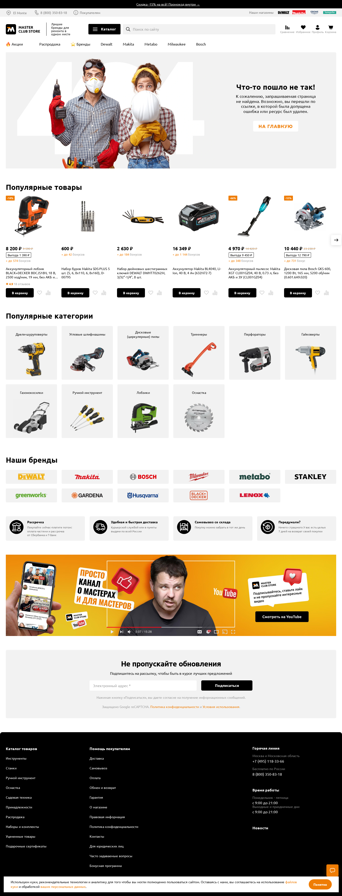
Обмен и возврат (103, 787)
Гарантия (96, 797)
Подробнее (171, 595)
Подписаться (227, 685)
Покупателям (90, 12)
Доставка (97, 758)
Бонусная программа (106, 865)
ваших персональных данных (63, 886)
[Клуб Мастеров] (24, 29)
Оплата (95, 778)
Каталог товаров (21, 748)
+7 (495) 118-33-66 (268, 761)
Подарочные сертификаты (26, 846)
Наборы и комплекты (22, 826)
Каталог (108, 28)
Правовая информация (107, 817)
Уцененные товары (20, 836)
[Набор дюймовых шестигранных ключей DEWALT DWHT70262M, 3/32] (143, 216)
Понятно (320, 884)
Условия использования (221, 707)
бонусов (24, 261)
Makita (128, 44)
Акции (17, 44)
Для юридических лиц (107, 846)
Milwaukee (177, 44)
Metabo (150, 44)
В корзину (20, 293)
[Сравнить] (48, 293)
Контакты (97, 836)
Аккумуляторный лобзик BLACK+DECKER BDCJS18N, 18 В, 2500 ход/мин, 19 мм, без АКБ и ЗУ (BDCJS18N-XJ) (31, 273)
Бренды (83, 44)
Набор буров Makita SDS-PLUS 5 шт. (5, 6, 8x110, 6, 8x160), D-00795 (85, 273)
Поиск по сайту (146, 29)
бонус (301, 261)
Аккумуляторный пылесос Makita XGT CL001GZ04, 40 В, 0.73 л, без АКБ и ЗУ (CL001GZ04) (254, 273)
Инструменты (16, 758)
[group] (31, 353)
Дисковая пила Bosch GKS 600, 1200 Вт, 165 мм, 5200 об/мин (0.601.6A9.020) (307, 273)
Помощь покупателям (110, 748)
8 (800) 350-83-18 (53, 12)
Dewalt (106, 44)
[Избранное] (39, 293)
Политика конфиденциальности (174, 707)
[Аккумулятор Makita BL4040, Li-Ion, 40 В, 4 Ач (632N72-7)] (199, 216)
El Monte (20, 13)
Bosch (201, 44)
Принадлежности (19, 807)
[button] (336, 240)
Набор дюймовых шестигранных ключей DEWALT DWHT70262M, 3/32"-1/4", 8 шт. (142, 273)
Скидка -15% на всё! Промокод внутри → (155, 4)
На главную (275, 126)
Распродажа (49, 44)
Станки (11, 768)
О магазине (98, 807)
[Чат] (332, 870)
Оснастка (13, 787)
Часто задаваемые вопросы (111, 856)
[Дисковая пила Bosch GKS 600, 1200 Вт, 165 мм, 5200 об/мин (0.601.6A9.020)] (310, 216)
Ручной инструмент (20, 778)
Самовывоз (98, 768)
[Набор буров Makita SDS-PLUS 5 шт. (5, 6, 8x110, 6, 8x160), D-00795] (87, 216)
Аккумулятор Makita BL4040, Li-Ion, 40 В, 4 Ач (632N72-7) (197, 271)
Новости (260, 827)
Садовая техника (19, 797)
